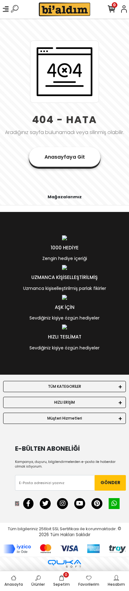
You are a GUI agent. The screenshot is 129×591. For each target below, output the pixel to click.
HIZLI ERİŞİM (64, 402)
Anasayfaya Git (64, 157)
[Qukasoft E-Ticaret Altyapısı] (64, 564)
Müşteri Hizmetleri (64, 418)
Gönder (110, 482)
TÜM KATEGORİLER (64, 386)
